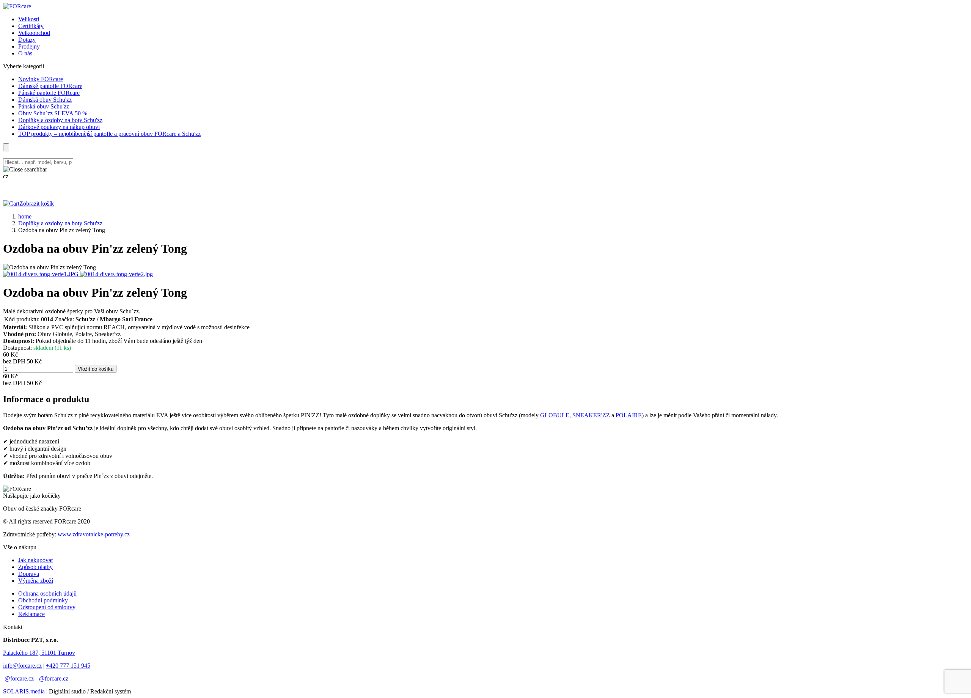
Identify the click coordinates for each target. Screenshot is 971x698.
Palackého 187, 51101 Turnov (39, 652)
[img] (17, 6)
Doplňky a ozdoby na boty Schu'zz (60, 223)
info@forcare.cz (22, 665)
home (24, 216)
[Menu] (6, 147)
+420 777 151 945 (68, 665)
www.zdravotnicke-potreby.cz (94, 534)
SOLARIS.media (24, 691)
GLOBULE (554, 415)
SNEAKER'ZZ (591, 415)
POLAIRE (629, 415)
